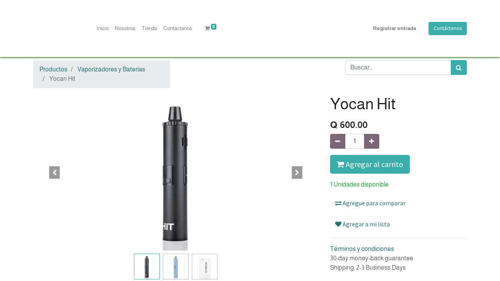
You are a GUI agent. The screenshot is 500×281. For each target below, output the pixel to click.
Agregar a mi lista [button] (365, 224)
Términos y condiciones (362, 248)
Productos (53, 69)
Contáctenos (448, 28)
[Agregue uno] (371, 141)
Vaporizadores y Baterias (111, 69)
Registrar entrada (394, 28)
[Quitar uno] (337, 141)
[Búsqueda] (459, 67)
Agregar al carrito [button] (373, 164)
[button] (54, 172)
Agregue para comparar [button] (373, 203)
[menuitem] (102, 28)
